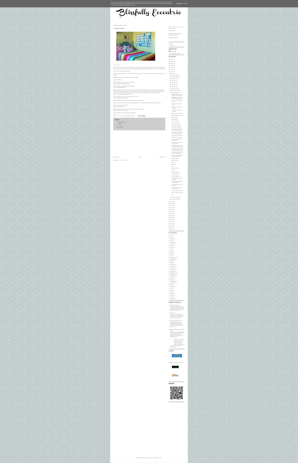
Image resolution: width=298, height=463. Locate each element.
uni (170, 292)
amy (171, 237)
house (171, 262)
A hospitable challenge (176, 125)
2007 (171, 67)
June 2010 (174, 84)
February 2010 (175, 76)
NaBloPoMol (173, 274)
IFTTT (171, 264)
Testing (172, 166)
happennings (172, 257)
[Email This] (138, 116)
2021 (171, 221)
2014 (171, 207)
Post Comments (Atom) (124, 160)
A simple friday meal (175, 174)
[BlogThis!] (140, 116)
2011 (171, 201)
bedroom (172, 238)
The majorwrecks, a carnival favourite (177, 178)
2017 (171, 213)
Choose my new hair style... (177, 135)
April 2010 (174, 80)
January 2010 (175, 74)
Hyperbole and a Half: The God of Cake (176, 140)
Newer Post (116, 157)
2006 (171, 65)
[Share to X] (141, 116)
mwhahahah (172, 271)
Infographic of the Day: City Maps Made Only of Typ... (177, 146)
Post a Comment (119, 127)
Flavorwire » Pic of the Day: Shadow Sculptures (177, 155)
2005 (171, 63)
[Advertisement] (139, 143)
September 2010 (175, 90)
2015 (171, 209)
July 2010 (174, 86)
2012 (171, 203)
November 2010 (175, 197)
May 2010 (174, 82)
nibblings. (172, 276)
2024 (171, 227)
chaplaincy (172, 242)
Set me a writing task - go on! (176, 320)
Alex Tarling (173, 51)
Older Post (162, 157)
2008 (171, 69)
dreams (171, 250)
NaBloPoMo (172, 273)
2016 (171, 211)
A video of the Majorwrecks (177, 190)
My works (172, 45)
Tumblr (171, 286)
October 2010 (175, 92)
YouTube (172, 298)
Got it (186, 3)
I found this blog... (175, 158)
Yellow (171, 297)
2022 (171, 223)
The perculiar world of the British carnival (176, 181)
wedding (172, 293)
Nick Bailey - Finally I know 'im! (176, 362)
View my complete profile (174, 53)
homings (172, 261)
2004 (171, 61)
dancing (171, 247)
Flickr (171, 252)
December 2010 (175, 199)
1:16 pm (119, 124)
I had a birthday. (174, 117)
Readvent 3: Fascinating (179, 339)
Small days (173, 162)
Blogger (160, 457)
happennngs (172, 259)
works (171, 295)
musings (172, 269)
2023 (171, 225)
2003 (171, 59)
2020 (171, 219)
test (172, 194)
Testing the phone (175, 168)
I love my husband (175, 121)
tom (171, 285)
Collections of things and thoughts (176, 107)
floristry (171, 254)
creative (171, 245)
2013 (171, 205)
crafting (171, 243)
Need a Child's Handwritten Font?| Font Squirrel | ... (177, 129)
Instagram (172, 266)
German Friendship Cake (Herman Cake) (177, 330)
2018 (171, 215)
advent (171, 235)
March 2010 (174, 78)
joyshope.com (118, 64)
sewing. (171, 283)
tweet (171, 288)
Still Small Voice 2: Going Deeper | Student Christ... (177, 94)
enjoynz (151, 457)
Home (139, 157)
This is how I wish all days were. (176, 101)
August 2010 (174, 88)
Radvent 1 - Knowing (174, 305)
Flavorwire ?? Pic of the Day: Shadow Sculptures (177, 152)
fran (171, 256)
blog (171, 240)
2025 (171, 229)
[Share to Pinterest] (144, 116)
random (171, 279)
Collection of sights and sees (177, 113)
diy (170, 249)
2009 (171, 71)
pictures (171, 278)
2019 (171, 217)
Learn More (179, 3)
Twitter (171, 290)
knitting (171, 267)
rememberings (173, 281)
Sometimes (172, 312)
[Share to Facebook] (143, 116)
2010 (171, 73)
